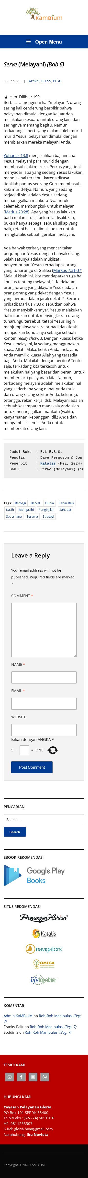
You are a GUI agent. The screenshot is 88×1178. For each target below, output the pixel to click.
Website (18, 716)
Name (18, 664)
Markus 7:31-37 (67, 270)
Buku (57, 81)
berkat (35, 503)
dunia (49, 503)
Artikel (34, 81)
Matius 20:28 (16, 212)
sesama (32, 516)
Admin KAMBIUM (18, 1015)
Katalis (48, 464)
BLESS (46, 81)
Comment (22, 595)
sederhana (14, 516)
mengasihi (26, 509)
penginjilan (47, 509)
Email (18, 690)
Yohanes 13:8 (16, 155)
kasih (10, 509)
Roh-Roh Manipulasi (53, 1026)
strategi (48, 516)
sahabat (65, 509)
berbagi (20, 503)
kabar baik (66, 503)
